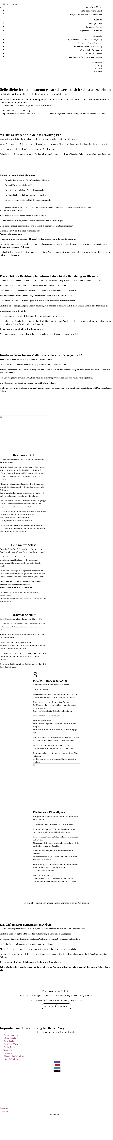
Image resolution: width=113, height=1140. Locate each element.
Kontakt (98, 68)
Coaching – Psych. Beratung (89, 43)
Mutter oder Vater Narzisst (91, 11)
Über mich (97, 71)
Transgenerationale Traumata (90, 30)
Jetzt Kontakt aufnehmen (56, 1006)
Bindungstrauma (95, 23)
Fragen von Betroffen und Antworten (86, 14)
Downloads (97, 62)
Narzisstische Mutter (93, 7)
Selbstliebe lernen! (94, 54)
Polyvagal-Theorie (94, 27)
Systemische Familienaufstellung (88, 46)
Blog (100, 65)
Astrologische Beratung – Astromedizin (85, 57)
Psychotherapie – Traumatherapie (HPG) (85, 39)
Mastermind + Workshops (91, 50)
